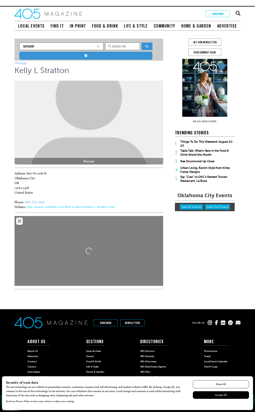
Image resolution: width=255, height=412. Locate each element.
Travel (207, 356)
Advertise (227, 26)
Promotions (210, 351)
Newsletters (132, 323)
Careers (31, 366)
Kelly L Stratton (42, 70)
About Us (32, 351)
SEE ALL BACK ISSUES (205, 121)
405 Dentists (147, 356)
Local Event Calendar (216, 361)
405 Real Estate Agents (153, 366)
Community (164, 26)
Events (90, 356)
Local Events (31, 26)
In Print (78, 26)
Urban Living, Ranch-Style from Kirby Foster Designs (205, 170)
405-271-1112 (34, 202)
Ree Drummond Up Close (197, 161)
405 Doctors (147, 351)
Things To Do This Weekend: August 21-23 (206, 144)
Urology (20, 63)
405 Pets (145, 371)
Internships (33, 371)
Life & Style (136, 26)
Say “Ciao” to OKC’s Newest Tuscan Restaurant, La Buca (203, 179)
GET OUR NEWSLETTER (205, 42)
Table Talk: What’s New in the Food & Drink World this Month (204, 152)
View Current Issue (205, 52)
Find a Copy (210, 366)
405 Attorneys (148, 361)
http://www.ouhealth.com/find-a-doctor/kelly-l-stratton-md (70, 207)
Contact (32, 361)
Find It (57, 26)
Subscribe (218, 14)
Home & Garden (196, 26)
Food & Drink (105, 26)
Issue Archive (93, 351)
